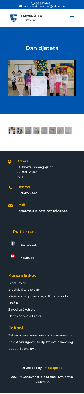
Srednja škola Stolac (24, 290)
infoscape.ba (53, 368)
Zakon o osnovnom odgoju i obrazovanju (40, 335)
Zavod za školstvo (22, 310)
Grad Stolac (17, 283)
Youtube (27, 258)
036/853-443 (28, 193)
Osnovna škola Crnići (24, 316)
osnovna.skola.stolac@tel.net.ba (43, 211)
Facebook (29, 245)
